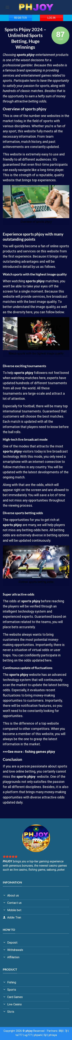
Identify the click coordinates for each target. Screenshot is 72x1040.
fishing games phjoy (40, 752)
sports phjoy (25, 776)
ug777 (28, 1035)
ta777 (18, 1035)
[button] (7, 7)
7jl (66, 1030)
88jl (61, 1030)
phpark (38, 1035)
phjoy (31, 55)
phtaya (53, 1035)
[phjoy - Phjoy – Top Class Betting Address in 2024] (36, 7)
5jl (45, 1035)
